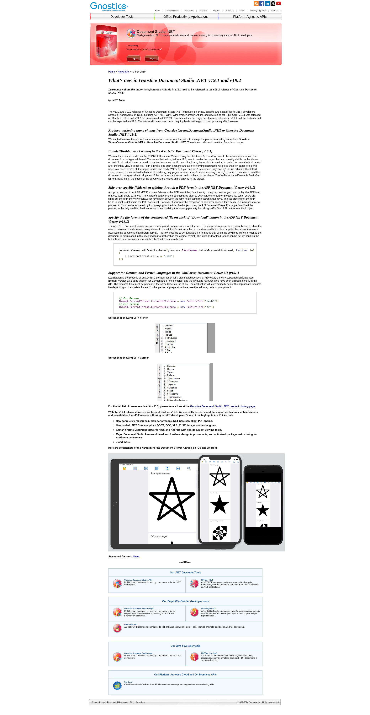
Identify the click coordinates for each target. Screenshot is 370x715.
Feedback (112, 702)
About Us (230, 10)
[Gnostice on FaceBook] (261, 4)
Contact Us (276, 10)
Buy (152, 58)
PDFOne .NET (207, 580)
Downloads (189, 10)
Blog (132, 702)
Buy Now (203, 10)
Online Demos (172, 10)
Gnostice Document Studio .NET (138, 580)
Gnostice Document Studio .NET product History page (222, 406)
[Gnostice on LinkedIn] (267, 4)
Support (216, 10)
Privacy (95, 702)
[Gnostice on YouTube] (278, 4)
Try (133, 58)
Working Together (258, 10)
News (242, 10)
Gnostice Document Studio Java (138, 653)
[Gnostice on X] (273, 4)
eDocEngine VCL (208, 608)
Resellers (140, 702)
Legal (102, 702)
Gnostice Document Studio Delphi (139, 608)
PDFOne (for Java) (209, 653)
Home (157, 10)
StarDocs (128, 682)
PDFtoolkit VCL (131, 625)
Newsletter (124, 71)
